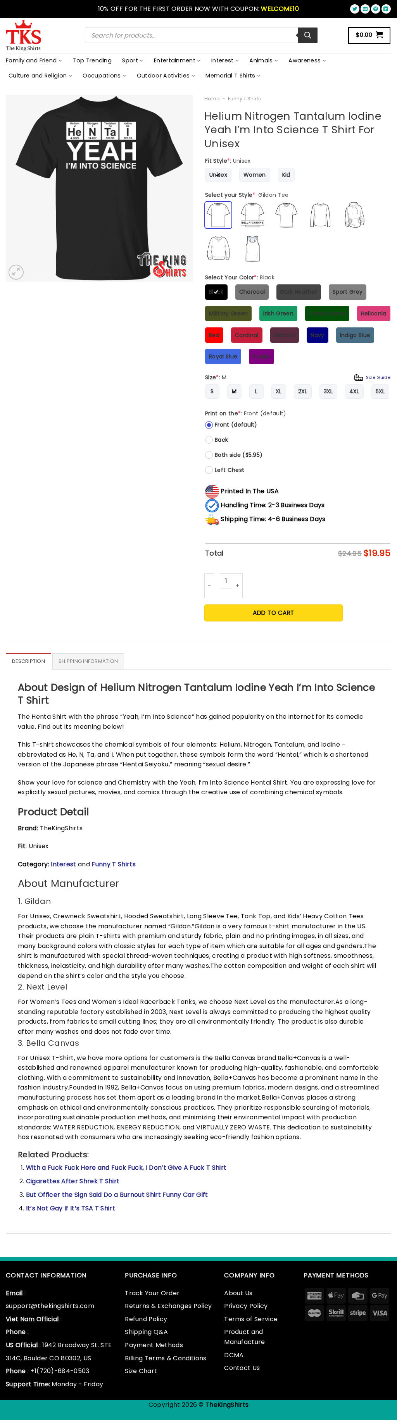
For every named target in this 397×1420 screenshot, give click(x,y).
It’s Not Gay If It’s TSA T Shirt (70, 1208)
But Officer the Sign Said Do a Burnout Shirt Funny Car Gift (117, 1194)
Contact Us (242, 1367)
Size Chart (141, 1371)
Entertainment (174, 60)
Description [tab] (28, 661)
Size (297, 377)
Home (212, 98)
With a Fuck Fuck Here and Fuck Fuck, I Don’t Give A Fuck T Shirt (126, 1167)
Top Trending (92, 60)
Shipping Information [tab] (88, 661)
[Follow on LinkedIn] (386, 9)
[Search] (308, 35)
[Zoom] (16, 272)
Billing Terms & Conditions (165, 1358)
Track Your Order (152, 1293)
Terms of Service (251, 1319)
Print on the (246, 413)
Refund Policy (146, 1319)
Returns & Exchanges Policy (168, 1305)
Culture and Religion (38, 75)
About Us (238, 1293)
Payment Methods (154, 1345)
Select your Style (247, 195)
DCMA (233, 1355)
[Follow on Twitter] (354, 9)
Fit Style (228, 161)
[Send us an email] (365, 9)
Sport (130, 60)
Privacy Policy (246, 1305)
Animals (261, 60)
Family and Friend (31, 60)
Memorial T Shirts (230, 75)
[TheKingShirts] (24, 35)
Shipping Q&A (146, 1331)
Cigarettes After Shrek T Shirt (73, 1181)
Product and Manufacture (244, 1336)
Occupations (102, 75)
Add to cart (273, 613)
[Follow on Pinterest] (375, 9)
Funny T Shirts (244, 98)
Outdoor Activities (163, 75)
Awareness (304, 60)
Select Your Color (239, 277)
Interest (222, 60)
